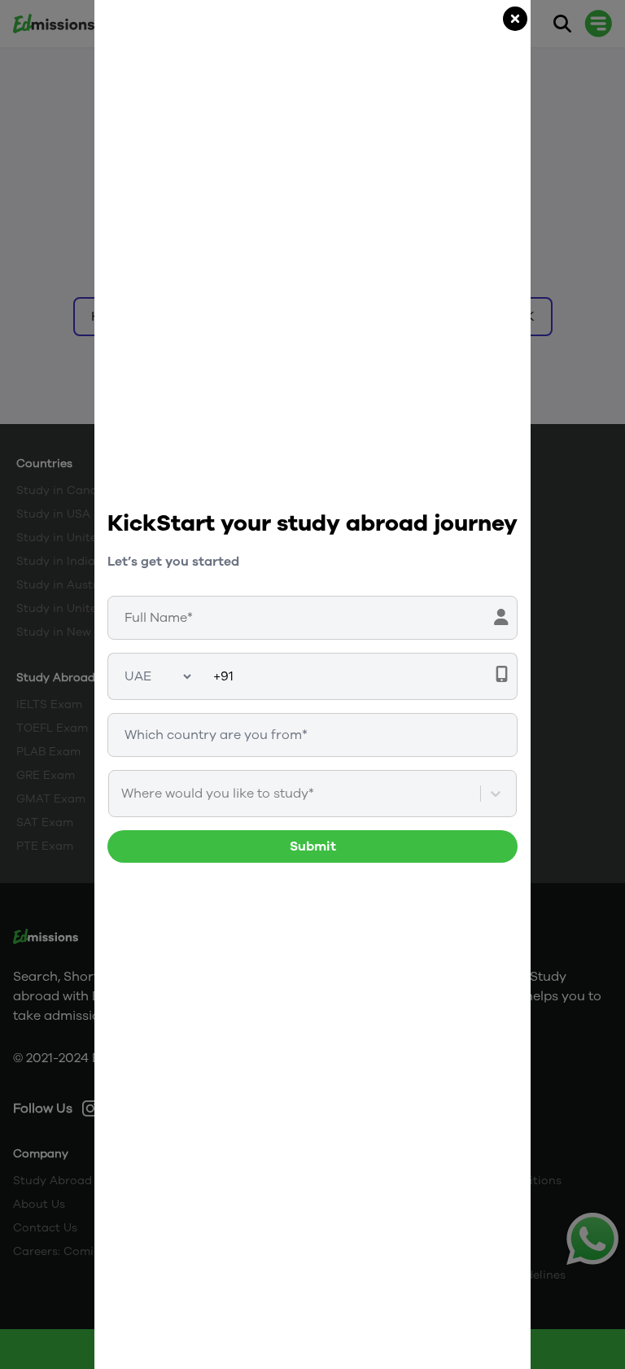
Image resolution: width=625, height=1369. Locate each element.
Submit (313, 846)
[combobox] (123, 793)
